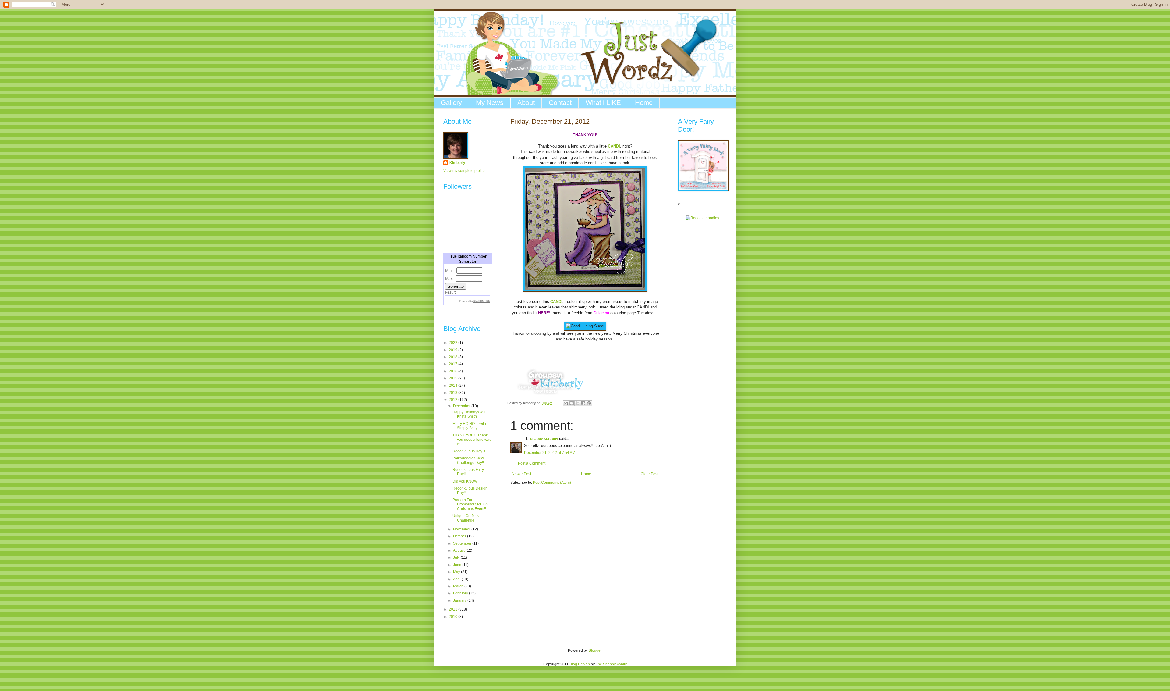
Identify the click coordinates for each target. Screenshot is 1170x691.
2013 (453, 392)
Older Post (649, 474)
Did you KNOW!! (465, 481)
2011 (453, 609)
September (462, 543)
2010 (453, 616)
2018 (453, 357)
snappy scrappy (544, 438)
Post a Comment (531, 463)
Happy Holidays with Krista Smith (469, 414)
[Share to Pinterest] (589, 403)
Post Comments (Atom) (552, 482)
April (457, 579)
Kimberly (457, 163)
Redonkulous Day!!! (468, 451)
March (458, 586)
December (462, 406)
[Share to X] (577, 403)
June (457, 565)
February (461, 593)
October (460, 536)
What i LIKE (603, 102)
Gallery (451, 102)
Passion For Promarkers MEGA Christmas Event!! (470, 504)
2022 (453, 342)
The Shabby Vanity (611, 664)
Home (644, 102)
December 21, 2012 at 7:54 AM (549, 453)
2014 (453, 385)
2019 (453, 350)
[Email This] (566, 403)
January (460, 600)
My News (489, 102)
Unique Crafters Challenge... (465, 518)
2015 (453, 378)
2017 (453, 364)
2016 (453, 371)
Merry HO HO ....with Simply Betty (469, 426)
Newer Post (521, 474)
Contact (560, 102)
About (526, 102)
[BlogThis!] (572, 403)
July (457, 557)
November (462, 529)
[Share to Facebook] (583, 403)
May (457, 572)
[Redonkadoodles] (702, 218)
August (459, 550)
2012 (453, 399)
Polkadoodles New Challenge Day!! (468, 460)
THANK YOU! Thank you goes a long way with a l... (471, 439)
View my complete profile (464, 171)
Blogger (595, 650)
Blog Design (579, 664)
